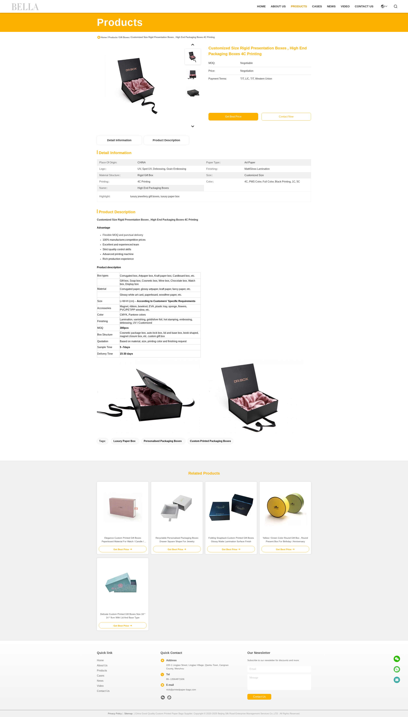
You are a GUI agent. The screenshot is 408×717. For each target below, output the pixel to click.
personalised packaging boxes (163, 441)
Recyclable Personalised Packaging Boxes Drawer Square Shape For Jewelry (177, 540)
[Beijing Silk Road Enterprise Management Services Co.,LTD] (25, 6)
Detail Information (119, 140)
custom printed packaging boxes (210, 441)
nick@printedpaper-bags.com (181, 689)
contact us (364, 6)
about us (278, 6)
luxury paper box (124, 441)
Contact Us (103, 691)
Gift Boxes (124, 37)
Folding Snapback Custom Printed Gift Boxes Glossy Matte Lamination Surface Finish (231, 540)
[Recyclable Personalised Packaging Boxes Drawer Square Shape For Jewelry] (177, 507)
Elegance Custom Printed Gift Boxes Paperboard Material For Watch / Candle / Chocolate (123, 540)
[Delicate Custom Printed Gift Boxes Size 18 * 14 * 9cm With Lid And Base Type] (123, 583)
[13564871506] (397, 669)
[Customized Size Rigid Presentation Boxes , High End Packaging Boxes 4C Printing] (139, 85)
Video (100, 685)
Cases (100, 675)
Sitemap (128, 713)
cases (317, 6)
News (100, 680)
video (345, 6)
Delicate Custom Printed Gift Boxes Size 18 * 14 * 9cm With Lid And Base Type (122, 616)
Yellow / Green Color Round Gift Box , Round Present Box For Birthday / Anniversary (285, 540)
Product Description (166, 140)
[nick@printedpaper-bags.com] (397, 680)
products (299, 6)
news (331, 6)
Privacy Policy (115, 713)
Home (261, 6)
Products (112, 37)
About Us (102, 665)
